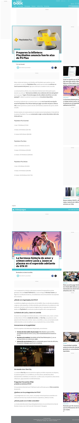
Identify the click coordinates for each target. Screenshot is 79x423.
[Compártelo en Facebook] (52, 68)
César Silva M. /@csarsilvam (24, 67)
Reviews (34, 6)
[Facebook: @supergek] (76, 4)
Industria (65, 283)
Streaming (46, 6)
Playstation (17, 49)
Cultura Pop (40, 6)
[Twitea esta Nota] (55, 68)
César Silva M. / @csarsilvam (25, 275)
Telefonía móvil (66, 77)
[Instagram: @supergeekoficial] (78, 4)
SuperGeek (48, 418)
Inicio (15, 6)
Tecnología (20, 6)
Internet (65, 343)
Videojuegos (27, 6)
